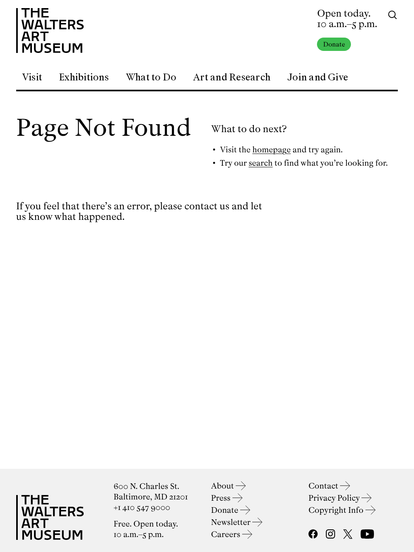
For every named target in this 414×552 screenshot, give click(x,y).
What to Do (151, 77)
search (261, 163)
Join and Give (317, 77)
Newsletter (231, 522)
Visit (32, 77)
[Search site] (392, 14)
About (223, 486)
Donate (334, 44)
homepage (271, 149)
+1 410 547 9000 (142, 507)
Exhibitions (84, 77)
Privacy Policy (334, 498)
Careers (226, 534)
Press (221, 498)
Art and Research (231, 77)
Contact (324, 486)
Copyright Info (336, 510)
